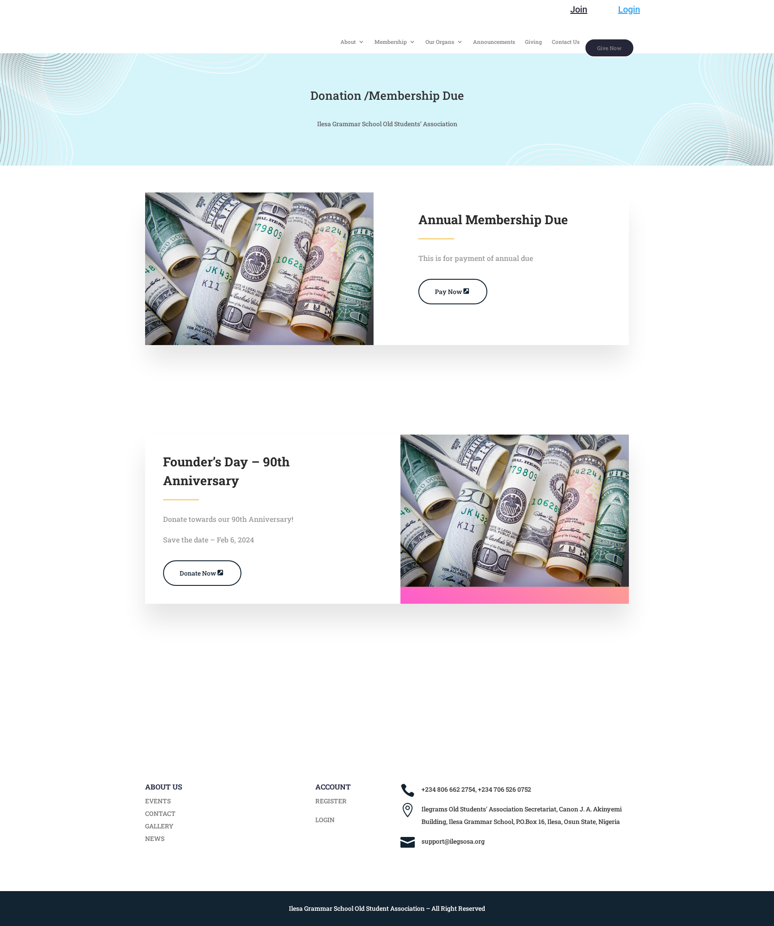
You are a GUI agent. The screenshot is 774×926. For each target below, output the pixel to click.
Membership (390, 41)
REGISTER (331, 801)
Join (578, 9)
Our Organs (440, 41)
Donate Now (198, 573)
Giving (533, 41)
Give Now (609, 47)
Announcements (494, 41)
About (348, 41)
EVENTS (158, 801)
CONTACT (160, 813)
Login (629, 9)
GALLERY (159, 826)
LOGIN (325, 819)
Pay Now (448, 291)
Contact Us (566, 41)
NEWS (154, 838)
